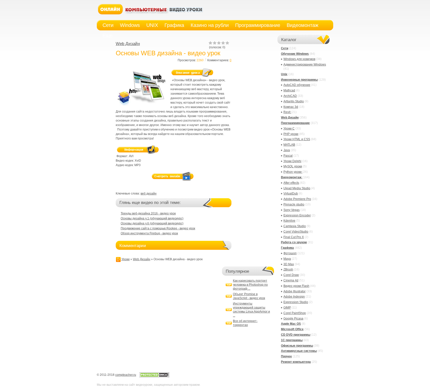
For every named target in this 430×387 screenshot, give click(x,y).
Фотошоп (290, 253)
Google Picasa (293, 318)
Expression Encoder (297, 215)
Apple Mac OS (291, 323)
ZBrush (288, 269)
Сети (284, 48)
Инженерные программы (299, 79)
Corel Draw (291, 275)
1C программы (292, 340)
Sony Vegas (291, 210)
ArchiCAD (290, 96)
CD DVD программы (295, 334)
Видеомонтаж (291, 177)
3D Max (288, 264)
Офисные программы (297, 345)
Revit (287, 112)
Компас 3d (290, 107)
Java (286, 150)
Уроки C (289, 128)
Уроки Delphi (292, 161)
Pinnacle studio (293, 204)
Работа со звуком (294, 242)
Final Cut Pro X (293, 237)
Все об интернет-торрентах (245, 323)
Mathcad (289, 90)
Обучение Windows (295, 54)
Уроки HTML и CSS (296, 139)
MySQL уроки (292, 166)
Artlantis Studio (293, 101)
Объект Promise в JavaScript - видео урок (249, 296)
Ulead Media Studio (296, 188)
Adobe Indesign (294, 296)
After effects (291, 183)
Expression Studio (295, 302)
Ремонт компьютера (296, 362)
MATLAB (289, 144)
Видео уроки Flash (296, 286)
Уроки (125, 259)
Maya (287, 258)
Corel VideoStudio (295, 231)
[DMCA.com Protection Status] (154, 376)
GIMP (287, 307)
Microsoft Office (292, 329)
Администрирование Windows (304, 64)
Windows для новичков (299, 59)
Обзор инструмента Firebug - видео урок (149, 233)
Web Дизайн (128, 43)
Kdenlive (289, 220)
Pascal (288, 155)
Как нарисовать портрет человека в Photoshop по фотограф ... (250, 284)
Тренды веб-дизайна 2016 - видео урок (148, 213)
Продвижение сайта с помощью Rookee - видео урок (158, 228)
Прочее (286, 356)
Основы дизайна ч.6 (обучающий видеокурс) (152, 223)
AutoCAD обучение (296, 85)
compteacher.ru (125, 375)
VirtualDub (290, 193)
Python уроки (292, 172)
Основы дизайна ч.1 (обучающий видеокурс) (152, 218)
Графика (287, 248)
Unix (284, 74)
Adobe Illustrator (294, 291)
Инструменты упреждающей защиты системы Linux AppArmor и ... (251, 309)
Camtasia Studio (294, 226)
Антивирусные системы (299, 351)
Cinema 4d (290, 280)
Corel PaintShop (294, 313)
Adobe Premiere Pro (297, 199)
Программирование (295, 123)
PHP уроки (290, 134)
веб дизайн (149, 193)
